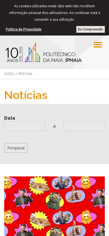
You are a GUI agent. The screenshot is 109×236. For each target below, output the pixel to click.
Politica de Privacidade (23, 29)
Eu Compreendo (90, 29)
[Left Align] (98, 44)
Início (9, 73)
